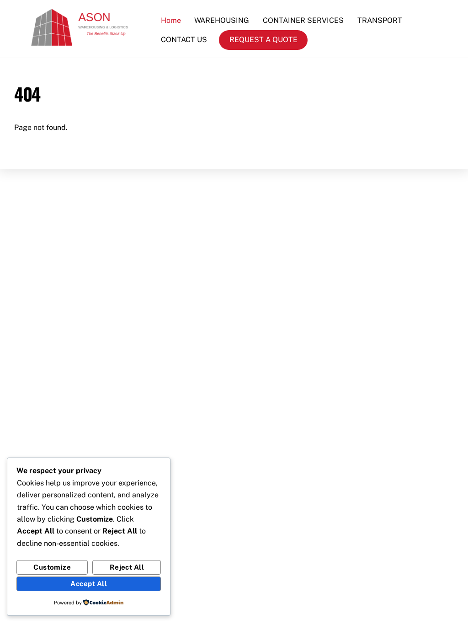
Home (171, 20)
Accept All (88, 583)
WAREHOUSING (221, 20)
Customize (52, 567)
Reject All (127, 567)
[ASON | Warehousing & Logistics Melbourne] (88, 44)
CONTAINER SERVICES (303, 20)
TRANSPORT (379, 20)
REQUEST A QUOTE (263, 39)
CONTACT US (184, 39)
